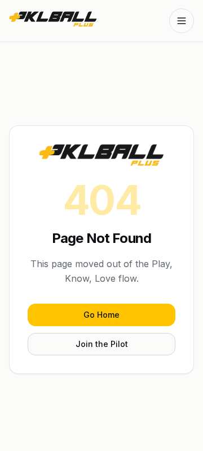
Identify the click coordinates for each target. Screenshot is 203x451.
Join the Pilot (102, 344)
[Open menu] (181, 20)
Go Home (101, 314)
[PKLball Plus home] (53, 20)
